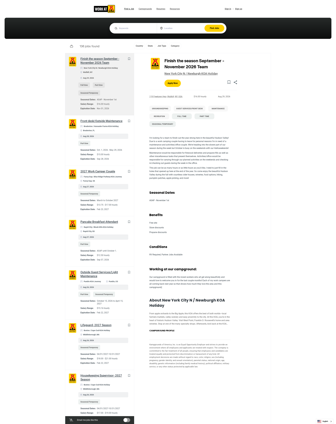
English (325, 421)
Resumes (160, 9)
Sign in (228, 9)
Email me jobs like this (87, 420)
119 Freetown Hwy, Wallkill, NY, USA (165, 96)
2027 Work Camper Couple (97, 171)
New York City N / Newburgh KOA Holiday (191, 73)
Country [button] (139, 46)
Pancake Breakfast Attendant (99, 221)
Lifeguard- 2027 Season (95, 325)
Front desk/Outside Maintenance (101, 121)
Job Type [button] (162, 46)
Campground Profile (161, 330)
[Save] (129, 58)
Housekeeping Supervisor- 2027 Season (101, 377)
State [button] (150, 46)
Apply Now (173, 83)
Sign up (238, 9)
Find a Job (129, 9)
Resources (175, 9)
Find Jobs (214, 28)
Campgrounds (145, 9)
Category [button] (175, 46)
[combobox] (324, 421)
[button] (235, 82)
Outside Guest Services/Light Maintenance (99, 274)
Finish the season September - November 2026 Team (99, 60)
